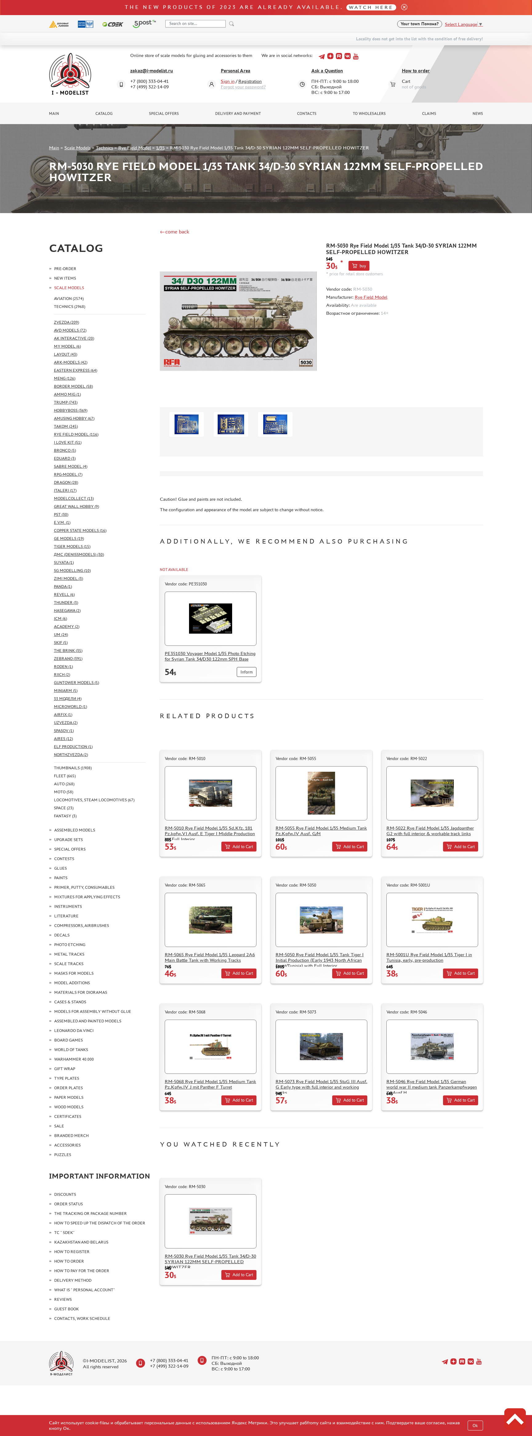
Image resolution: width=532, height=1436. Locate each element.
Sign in (228, 81)
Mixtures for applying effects (87, 897)
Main (54, 113)
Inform (246, 672)
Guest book (66, 1309)
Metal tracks (69, 954)
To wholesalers (369, 113)
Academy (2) (66, 626)
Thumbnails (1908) (73, 768)
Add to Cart (242, 846)
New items (65, 278)
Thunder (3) (66, 602)
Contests (64, 858)
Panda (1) (63, 586)
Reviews (63, 1299)
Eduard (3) (65, 458)
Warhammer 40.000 (74, 1059)
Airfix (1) (63, 714)
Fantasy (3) (65, 816)
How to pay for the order (81, 1270)
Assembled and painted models (87, 1021)
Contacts (306, 113)
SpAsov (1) (64, 730)
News (478, 113)
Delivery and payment (238, 113)
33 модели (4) (68, 698)
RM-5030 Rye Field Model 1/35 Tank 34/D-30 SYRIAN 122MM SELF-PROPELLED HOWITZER (210, 1261)
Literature (66, 916)
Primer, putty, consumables (84, 887)
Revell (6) (64, 594)
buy (363, 266)
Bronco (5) (65, 450)
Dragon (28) (66, 482)
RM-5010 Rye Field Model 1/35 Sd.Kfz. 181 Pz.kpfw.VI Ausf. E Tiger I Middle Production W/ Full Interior (210, 833)
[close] (401, 7)
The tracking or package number (90, 1213)
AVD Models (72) (70, 330)
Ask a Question (327, 70)
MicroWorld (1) (70, 706)
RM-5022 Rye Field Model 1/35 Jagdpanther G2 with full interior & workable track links (430, 830)
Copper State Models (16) (80, 530)
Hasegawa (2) (67, 610)
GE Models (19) (69, 538)
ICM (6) (60, 618)
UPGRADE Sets (68, 839)
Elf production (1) (73, 746)
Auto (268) (64, 784)
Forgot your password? (243, 86)
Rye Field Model (134, 147)
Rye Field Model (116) (76, 434)
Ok (475, 1425)
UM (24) (61, 634)
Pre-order (65, 268)
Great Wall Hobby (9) (76, 506)
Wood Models (68, 1107)
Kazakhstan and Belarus (81, 1242)
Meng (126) (64, 378)
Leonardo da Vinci (74, 1030)
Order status (68, 1204)
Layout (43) (65, 354)
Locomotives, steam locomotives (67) (94, 800)
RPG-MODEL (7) (68, 474)
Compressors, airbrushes (81, 925)
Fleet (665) (65, 776)
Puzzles (62, 1154)
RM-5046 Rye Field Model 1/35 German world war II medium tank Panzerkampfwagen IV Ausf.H (431, 1087)
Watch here (371, 7)
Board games (68, 1040)
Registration (250, 81)
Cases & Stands (70, 1002)
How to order (416, 70)
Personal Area (235, 70)
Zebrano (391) (68, 658)
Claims (429, 113)
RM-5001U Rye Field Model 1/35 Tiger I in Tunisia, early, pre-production (429, 957)
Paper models (68, 1097)
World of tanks (71, 1049)
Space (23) (64, 808)
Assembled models (74, 830)
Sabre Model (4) (70, 466)
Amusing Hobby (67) (74, 418)
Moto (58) (63, 792)
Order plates (68, 1088)
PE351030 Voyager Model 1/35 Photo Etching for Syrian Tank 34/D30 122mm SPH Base (210, 656)
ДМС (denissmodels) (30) (79, 554)
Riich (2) (62, 674)
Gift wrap (64, 1068)
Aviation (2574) (69, 298)
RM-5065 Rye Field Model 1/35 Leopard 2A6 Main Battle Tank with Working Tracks (210, 957)
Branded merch (71, 1135)
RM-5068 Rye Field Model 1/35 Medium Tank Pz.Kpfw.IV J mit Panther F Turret (210, 1084)
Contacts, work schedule (82, 1318)
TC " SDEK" (64, 1232)
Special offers (164, 113)
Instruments (68, 906)
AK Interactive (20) (74, 338)
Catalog (104, 113)
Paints (60, 878)
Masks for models (74, 973)
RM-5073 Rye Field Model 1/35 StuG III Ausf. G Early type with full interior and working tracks (321, 1087)
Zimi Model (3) (68, 578)
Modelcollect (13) (74, 498)
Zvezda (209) (66, 322)
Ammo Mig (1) (67, 394)
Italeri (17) (65, 490)
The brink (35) (68, 650)
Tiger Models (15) (72, 546)
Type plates (66, 1078)
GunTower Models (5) (76, 682)
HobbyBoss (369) (70, 410)
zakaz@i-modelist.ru (151, 70)
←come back (174, 232)
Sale (59, 1126)
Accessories (67, 1145)
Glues (60, 868)
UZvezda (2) (66, 722)
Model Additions (72, 983)
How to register (72, 1251)
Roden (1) (63, 666)
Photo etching (69, 944)
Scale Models (77, 147)
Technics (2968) (69, 306)
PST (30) (61, 514)
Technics (104, 147)
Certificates (67, 1116)
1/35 (160, 147)
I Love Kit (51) (68, 442)
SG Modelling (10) (72, 570)
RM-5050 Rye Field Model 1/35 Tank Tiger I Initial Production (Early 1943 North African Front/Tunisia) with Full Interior (320, 960)
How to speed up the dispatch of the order (99, 1223)
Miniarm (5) (66, 690)
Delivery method (72, 1280)
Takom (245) (66, 426)
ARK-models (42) (70, 362)
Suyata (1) (64, 562)
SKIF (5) (61, 642)
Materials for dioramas (80, 992)
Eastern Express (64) (75, 370)
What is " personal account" (84, 1290)
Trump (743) (66, 402)
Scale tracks (68, 963)
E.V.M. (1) (62, 522)
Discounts (65, 1194)
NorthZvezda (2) (71, 754)
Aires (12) (63, 738)
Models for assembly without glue (92, 1011)
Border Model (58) (73, 386)
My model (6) (67, 346)
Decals (62, 935)
